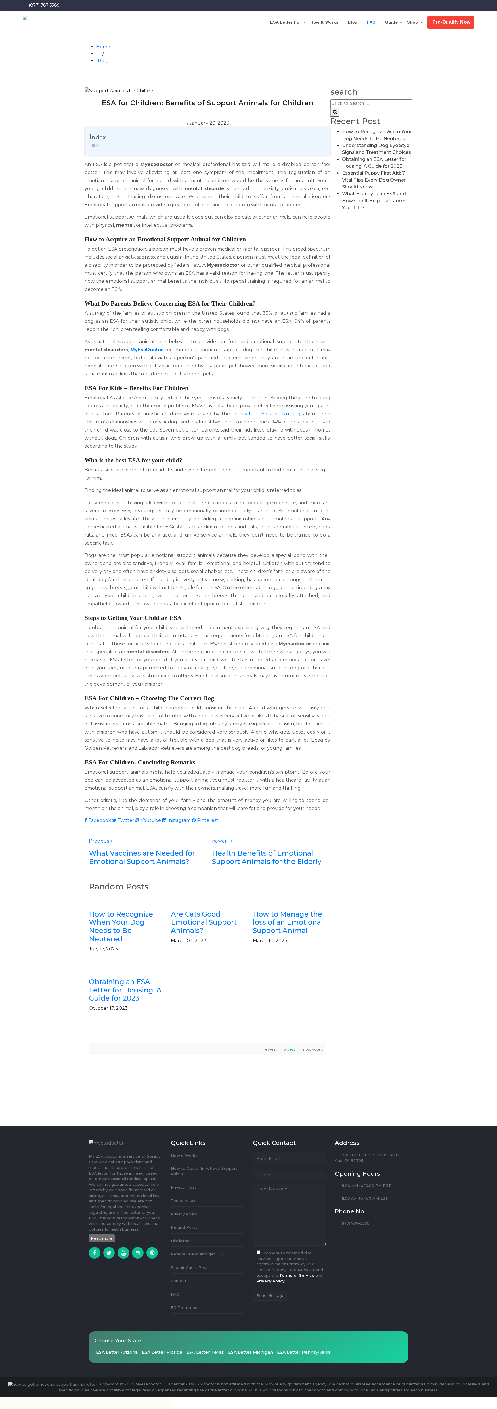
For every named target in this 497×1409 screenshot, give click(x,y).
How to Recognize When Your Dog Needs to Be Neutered (121, 926)
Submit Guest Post (189, 1267)
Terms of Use (184, 1200)
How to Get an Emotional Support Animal (204, 1171)
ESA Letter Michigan (250, 1352)
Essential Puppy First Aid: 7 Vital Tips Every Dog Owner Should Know (374, 180)
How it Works (351, 22)
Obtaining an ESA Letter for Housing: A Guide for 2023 (125, 990)
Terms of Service (296, 1275)
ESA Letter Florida (162, 1352)
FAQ (389, 22)
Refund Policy (184, 1227)
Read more (101, 1238)
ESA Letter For (317, 22)
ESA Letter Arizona (117, 1352)
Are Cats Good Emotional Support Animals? (204, 922)
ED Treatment (185, 1307)
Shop (421, 22)
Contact (178, 1280)
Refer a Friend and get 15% (197, 1254)
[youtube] (123, 1253)
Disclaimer (181, 1240)
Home (103, 46)
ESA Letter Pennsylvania (304, 1352)
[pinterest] (152, 1253)
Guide (404, 22)
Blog (375, 22)
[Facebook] (94, 1253)
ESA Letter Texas (205, 1352)
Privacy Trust (183, 1187)
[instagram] (138, 1253)
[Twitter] (109, 1253)
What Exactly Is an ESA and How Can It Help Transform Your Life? (374, 200)
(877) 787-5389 (44, 5)
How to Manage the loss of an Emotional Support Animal (288, 922)
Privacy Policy (184, 1214)
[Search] (334, 112)
